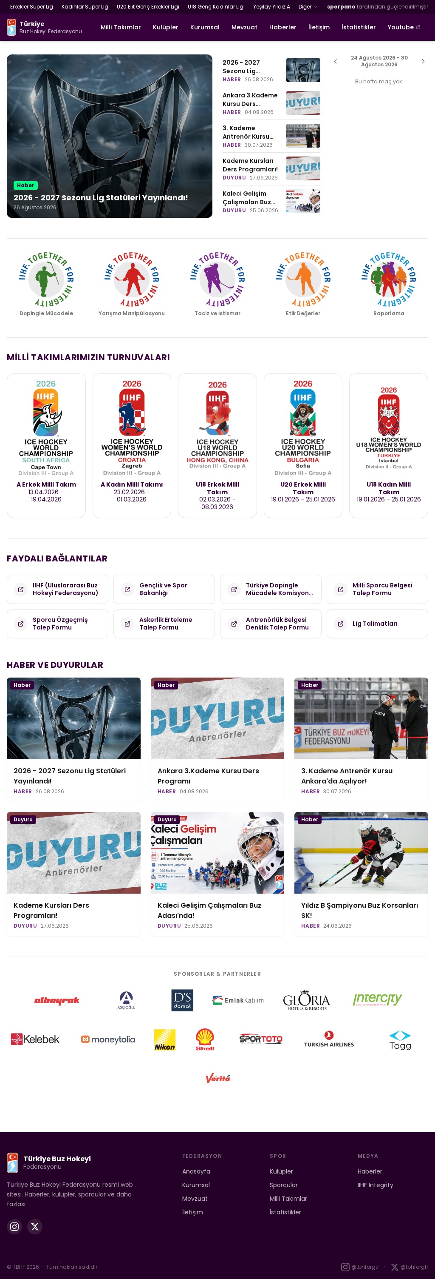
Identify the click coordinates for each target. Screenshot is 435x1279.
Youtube (401, 27)
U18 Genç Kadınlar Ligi (216, 6)
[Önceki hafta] (335, 61)
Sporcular (284, 1185)
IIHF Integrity (375, 1185)
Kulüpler (165, 27)
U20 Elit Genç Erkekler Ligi (148, 6)
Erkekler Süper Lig (31, 6)
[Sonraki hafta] (423, 61)
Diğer (305, 6)
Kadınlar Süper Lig (85, 6)
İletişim (319, 27)
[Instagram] (14, 1226)
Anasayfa (196, 1171)
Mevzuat (244, 27)
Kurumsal (205, 27)
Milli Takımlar (121, 27)
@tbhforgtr (365, 1266)
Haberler (283, 27)
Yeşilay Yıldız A (271, 6)
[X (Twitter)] (34, 1226)
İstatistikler (359, 27)
